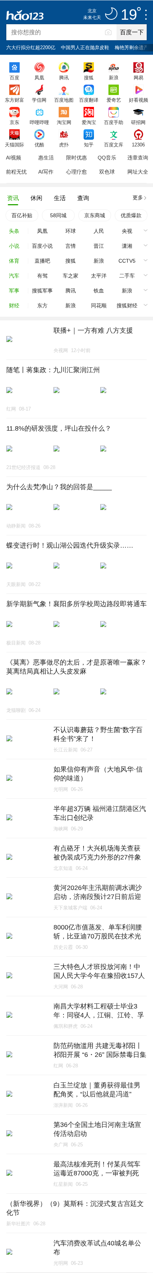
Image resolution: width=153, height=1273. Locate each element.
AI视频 (13, 158)
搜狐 (89, 77)
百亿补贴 (22, 215)
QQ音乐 (107, 158)
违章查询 (137, 158)
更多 (138, 197)
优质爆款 (131, 215)
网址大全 (137, 172)
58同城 (58, 215)
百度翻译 (88, 99)
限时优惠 (76, 158)
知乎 (89, 144)
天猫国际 (14, 144)
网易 (138, 77)
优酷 (39, 144)
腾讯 (64, 77)
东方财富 (14, 99)
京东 (14, 122)
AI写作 (45, 172)
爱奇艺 (114, 99)
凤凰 (39, 77)
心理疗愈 (76, 172)
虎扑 (64, 144)
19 (129, 15)
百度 (14, 77)
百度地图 (64, 99)
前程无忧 (16, 172)
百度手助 (113, 122)
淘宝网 (64, 122)
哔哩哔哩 (39, 122)
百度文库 (113, 144)
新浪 (113, 77)
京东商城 (94, 215)
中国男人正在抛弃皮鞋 (85, 47)
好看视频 (138, 99)
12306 (138, 144)
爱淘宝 (89, 122)
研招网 (138, 122)
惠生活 (46, 158)
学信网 (39, 99)
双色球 (107, 172)
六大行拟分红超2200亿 (30, 47)
